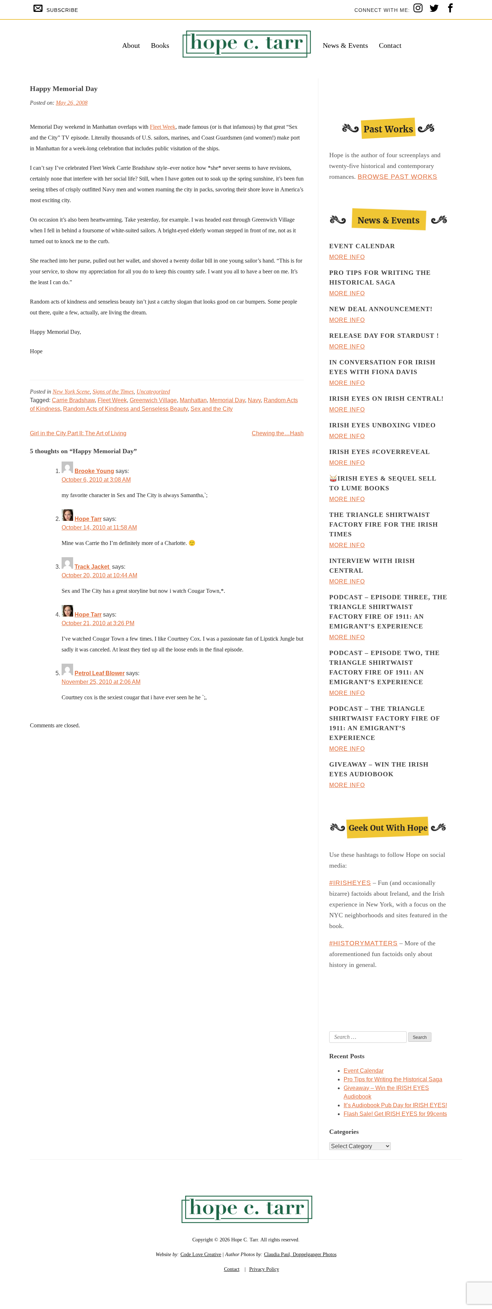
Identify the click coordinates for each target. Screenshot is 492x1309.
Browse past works (397, 176)
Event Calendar (364, 1071)
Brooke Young (94, 471)
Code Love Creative (200, 1254)
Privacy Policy (264, 1269)
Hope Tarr (88, 519)
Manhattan (193, 400)
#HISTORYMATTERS (363, 943)
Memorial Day (227, 400)
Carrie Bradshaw (73, 400)
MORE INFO (347, 257)
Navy (254, 400)
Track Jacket (93, 567)
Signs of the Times (113, 391)
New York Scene (71, 391)
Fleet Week (162, 127)
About (131, 45)
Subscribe (62, 10)
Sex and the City (212, 409)
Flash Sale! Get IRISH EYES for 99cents (395, 1114)
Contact (390, 45)
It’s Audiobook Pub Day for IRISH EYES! (395, 1105)
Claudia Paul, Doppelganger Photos (300, 1254)
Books (160, 45)
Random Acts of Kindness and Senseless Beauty (125, 409)
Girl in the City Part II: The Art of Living (78, 433)
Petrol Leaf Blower (100, 673)
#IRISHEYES (350, 882)
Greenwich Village (153, 400)
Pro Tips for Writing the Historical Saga (393, 1079)
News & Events (345, 45)
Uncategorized (153, 391)
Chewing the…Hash (278, 433)
